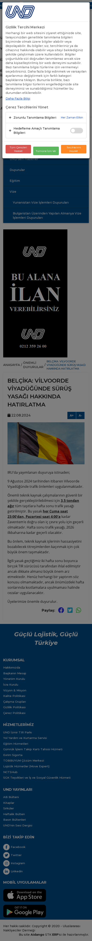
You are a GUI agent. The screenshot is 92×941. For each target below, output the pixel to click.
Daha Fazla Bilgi (18, 99)
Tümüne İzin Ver (46, 151)
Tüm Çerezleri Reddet (18, 149)
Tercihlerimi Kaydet (74, 149)
